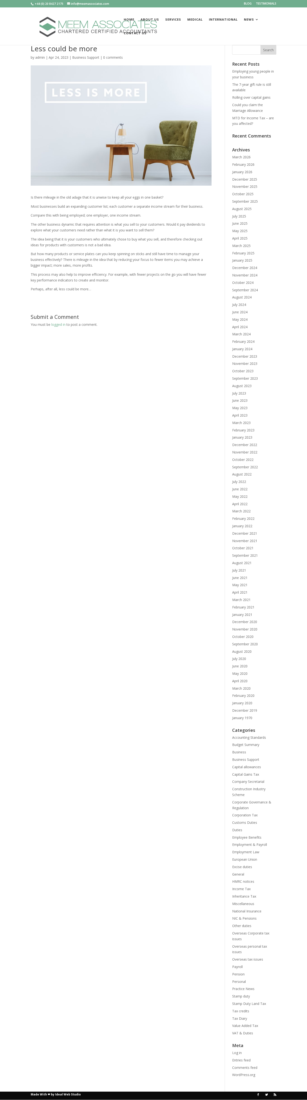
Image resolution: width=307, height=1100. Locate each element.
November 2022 (244, 452)
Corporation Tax (245, 815)
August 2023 (242, 386)
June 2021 (240, 577)
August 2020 (242, 651)
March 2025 (241, 245)
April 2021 (240, 592)
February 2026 (243, 164)
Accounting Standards (249, 737)
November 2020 (244, 629)
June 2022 (240, 489)
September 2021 (245, 555)
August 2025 (242, 208)
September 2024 (245, 290)
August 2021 (242, 563)
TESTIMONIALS (266, 4)
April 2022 (240, 504)
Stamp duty (241, 996)
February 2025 (243, 253)
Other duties (241, 925)
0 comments (113, 57)
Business (239, 752)
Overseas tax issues (247, 959)
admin (40, 57)
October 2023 (243, 371)
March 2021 (241, 599)
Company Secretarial (248, 781)
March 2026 (241, 157)
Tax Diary (239, 1018)
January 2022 (242, 526)
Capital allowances (246, 767)
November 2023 (244, 363)
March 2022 (241, 511)
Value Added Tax (245, 1025)
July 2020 (239, 658)
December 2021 (244, 533)
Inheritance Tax (244, 896)
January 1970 (242, 718)
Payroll (237, 966)
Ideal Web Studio (68, 1094)
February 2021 (243, 607)
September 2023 (245, 378)
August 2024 (242, 297)
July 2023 (239, 393)
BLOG (248, 4)
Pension (238, 974)
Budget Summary (245, 744)
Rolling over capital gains (251, 97)
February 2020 (243, 695)
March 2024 (241, 334)
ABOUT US (150, 20)
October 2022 (243, 459)
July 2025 (239, 216)
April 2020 (240, 681)
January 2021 (242, 614)
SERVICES (173, 20)
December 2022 (244, 444)
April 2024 (240, 327)
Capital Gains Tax (245, 774)
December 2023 (244, 356)
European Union (244, 859)
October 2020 (243, 636)
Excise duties (242, 867)
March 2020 (241, 688)
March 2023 (241, 422)
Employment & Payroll (249, 844)
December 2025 (244, 179)
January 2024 (242, 349)
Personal (239, 981)
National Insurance (246, 911)
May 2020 (240, 673)
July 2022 (239, 481)
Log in (237, 1052)
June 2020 (240, 666)
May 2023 (240, 408)
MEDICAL (195, 20)
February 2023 (243, 430)
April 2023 (240, 415)
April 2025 (240, 238)
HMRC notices (243, 881)
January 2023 (242, 437)
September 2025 (245, 201)
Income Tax (241, 889)
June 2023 (240, 400)
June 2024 (240, 312)
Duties (237, 830)
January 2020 (242, 703)
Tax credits (240, 1011)
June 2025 (240, 223)
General (238, 874)
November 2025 (244, 186)
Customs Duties (244, 822)
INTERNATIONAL (223, 20)
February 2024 (243, 341)
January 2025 (242, 260)
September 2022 (245, 467)
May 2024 (240, 319)
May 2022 (240, 496)
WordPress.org (243, 1074)
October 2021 (243, 548)
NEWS (249, 20)
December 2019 (244, 710)
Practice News (243, 988)
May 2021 (240, 585)
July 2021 (239, 570)
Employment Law (245, 852)
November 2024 (244, 275)
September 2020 (245, 644)
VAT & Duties (242, 1033)
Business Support (85, 57)
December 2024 (244, 267)
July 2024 (239, 304)
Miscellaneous (243, 903)
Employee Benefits (246, 837)
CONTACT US (135, 33)
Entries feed (241, 1060)
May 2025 (240, 231)
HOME (129, 20)
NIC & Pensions (244, 918)
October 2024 (243, 282)
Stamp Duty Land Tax (249, 1003)
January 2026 (242, 172)
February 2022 (243, 518)
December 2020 (244, 621)
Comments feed (244, 1067)
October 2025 (243, 194)
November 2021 (244, 541)
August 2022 (242, 474)
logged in (58, 324)
